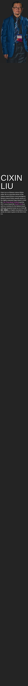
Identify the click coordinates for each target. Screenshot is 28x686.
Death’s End (19, 204)
